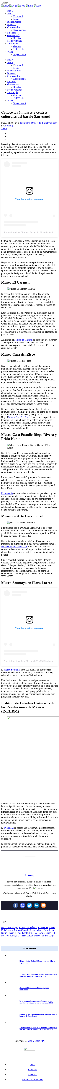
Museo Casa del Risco (24, 930)
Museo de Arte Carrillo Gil (14, 546)
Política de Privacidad (32, 1079)
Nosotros (32, 1074)
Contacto (32, 1069)
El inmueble (7, 493)
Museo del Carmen (23, 339)
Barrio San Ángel (9, 927)
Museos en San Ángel (44, 935)
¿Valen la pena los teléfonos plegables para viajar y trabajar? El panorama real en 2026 (38, 975)
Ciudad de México (28, 927)
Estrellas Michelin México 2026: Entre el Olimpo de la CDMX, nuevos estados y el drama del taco (38, 1028)
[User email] (43, 905)
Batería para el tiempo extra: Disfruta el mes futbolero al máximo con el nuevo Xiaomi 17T (36, 1002)
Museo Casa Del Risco (19, 417)
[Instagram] (22, 905)
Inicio (32, 1064)
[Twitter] (29, 905)
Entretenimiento (49, 123)
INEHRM (9, 828)
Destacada (36, 123)
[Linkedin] (36, 905)
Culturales (25, 123)
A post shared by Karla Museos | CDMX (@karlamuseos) (31, 661)
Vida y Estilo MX (36, 1041)
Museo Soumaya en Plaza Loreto (17, 935)
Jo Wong (8, 125)
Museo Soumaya (12, 669)
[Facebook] (15, 905)
